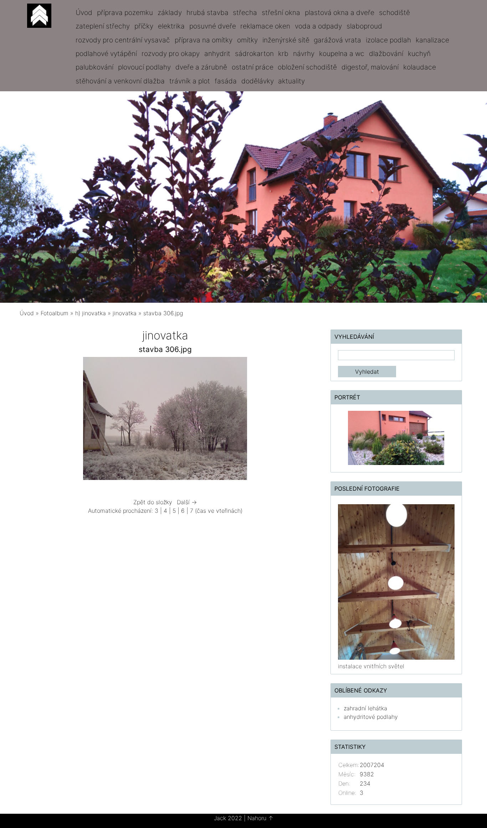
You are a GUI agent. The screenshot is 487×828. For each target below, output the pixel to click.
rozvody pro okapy (171, 53)
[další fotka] (299, 420)
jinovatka (125, 313)
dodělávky (257, 81)
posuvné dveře (212, 26)
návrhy (303, 53)
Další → (187, 502)
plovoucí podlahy (144, 67)
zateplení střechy (103, 26)
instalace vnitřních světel (371, 666)
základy (170, 12)
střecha (245, 12)
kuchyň (419, 53)
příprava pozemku (125, 12)
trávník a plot (189, 81)
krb (283, 53)
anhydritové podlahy (371, 716)
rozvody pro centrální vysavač (123, 40)
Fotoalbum (54, 313)
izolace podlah (388, 40)
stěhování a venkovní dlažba (120, 81)
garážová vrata (337, 40)
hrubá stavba (207, 12)
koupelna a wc (341, 53)
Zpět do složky (152, 502)
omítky (247, 40)
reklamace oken (265, 26)
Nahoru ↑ (260, 818)
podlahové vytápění (106, 53)
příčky (143, 26)
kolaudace (419, 67)
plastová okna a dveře (339, 12)
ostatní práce (252, 67)
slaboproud (364, 26)
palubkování (94, 67)
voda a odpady (318, 26)
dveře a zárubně (201, 67)
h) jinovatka (90, 313)
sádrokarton (254, 53)
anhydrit (217, 53)
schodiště (394, 12)
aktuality (291, 81)
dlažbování (386, 53)
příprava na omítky (203, 40)
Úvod (84, 12)
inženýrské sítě (285, 40)
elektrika (171, 26)
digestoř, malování (370, 67)
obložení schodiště (307, 67)
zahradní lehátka (365, 708)
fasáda (226, 81)
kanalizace (432, 40)
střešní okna (281, 12)
